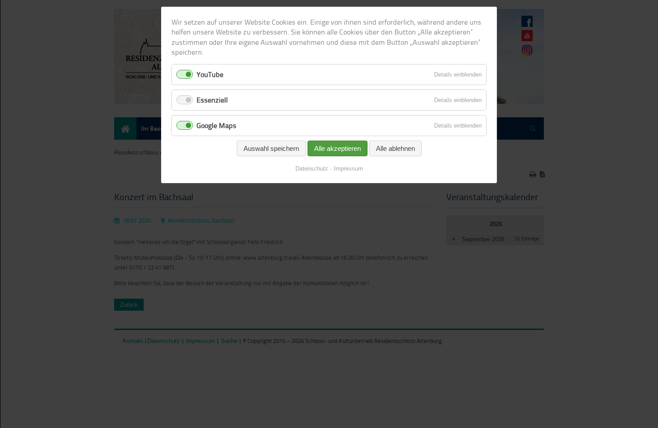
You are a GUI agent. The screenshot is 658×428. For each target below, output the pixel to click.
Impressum (348, 168)
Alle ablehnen (395, 148)
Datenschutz (311, 168)
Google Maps (216, 125)
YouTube (210, 74)
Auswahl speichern (271, 148)
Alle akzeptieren (337, 148)
